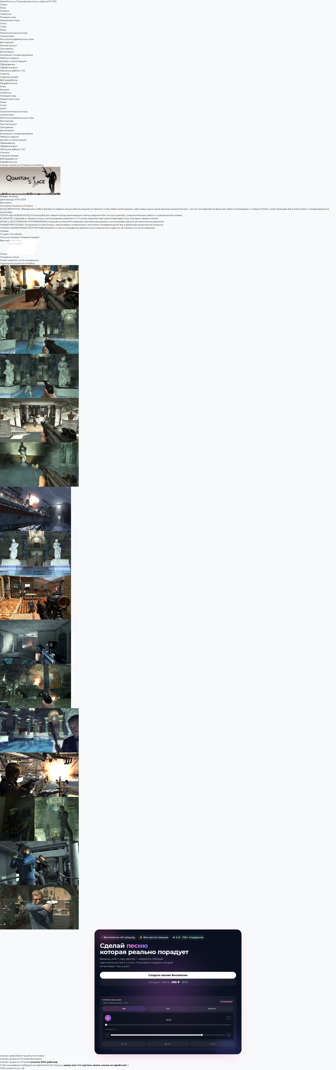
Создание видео (9, 77)
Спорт (3, 26)
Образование (7, 64)
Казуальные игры (9, 20)
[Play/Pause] (108, 1018)
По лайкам (16, 234)
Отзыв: (4, 254)
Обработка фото (9, 67)
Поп (168, 1009)
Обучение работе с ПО (12, 70)
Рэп (124, 1009)
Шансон (212, 1009)
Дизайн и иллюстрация (13, 61)
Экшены (4, 11)
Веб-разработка (8, 80)
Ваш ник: (5, 240)
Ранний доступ (8, 45)
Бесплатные (6, 42)
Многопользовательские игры (17, 39)
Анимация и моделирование (16, 55)
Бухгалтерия (7, 52)
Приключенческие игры (14, 33)
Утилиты (4, 74)
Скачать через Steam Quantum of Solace (22, 1056)
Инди (3, 30)
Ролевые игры (8, 17)
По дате (4, 234)
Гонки (3, 23)
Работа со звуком (9, 58)
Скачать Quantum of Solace (15, 1062)
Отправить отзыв (9, 257)
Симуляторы (7, 36)
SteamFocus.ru (28, 1)
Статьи (3, 4)
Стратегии (5, 14)
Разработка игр (8, 83)
